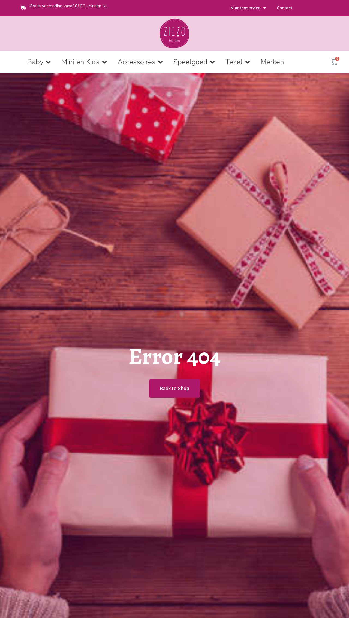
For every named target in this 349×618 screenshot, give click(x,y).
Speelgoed (190, 62)
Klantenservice (245, 8)
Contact (284, 8)
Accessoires (136, 62)
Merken (272, 62)
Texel (234, 62)
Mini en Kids (80, 62)
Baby (35, 62)
